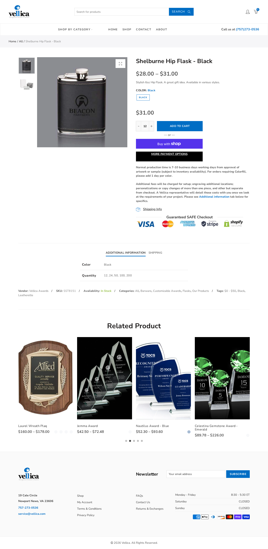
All (21, 41)
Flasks (187, 291)
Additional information (214, 197)
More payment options (169, 154)
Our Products (200, 291)
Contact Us (143, 502)
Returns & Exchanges (149, 509)
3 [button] (134, 441)
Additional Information (126, 253)
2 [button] (130, 441)
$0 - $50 (230, 291)
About (161, 29)
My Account (84, 502)
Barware (145, 291)
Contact (143, 29)
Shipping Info (152, 209)
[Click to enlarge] (120, 63)
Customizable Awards (167, 291)
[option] (82, 102)
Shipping (155, 253)
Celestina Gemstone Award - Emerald (216, 427)
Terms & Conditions (89, 509)
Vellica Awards (38, 291)
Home (113, 29)
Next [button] (116, 102)
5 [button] (142, 441)
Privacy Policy (85, 515)
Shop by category (74, 29)
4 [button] (138, 441)
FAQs (139, 496)
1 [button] (126, 441)
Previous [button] (47, 102)
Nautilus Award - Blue (152, 426)
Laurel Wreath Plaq (32, 426)
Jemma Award (87, 426)
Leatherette (25, 295)
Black (143, 97)
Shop (126, 29)
